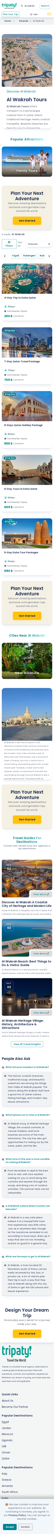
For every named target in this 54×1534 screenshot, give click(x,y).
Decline (25, 1526)
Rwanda (23, 20)
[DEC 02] (27, 878)
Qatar (5, 1458)
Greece (6, 1480)
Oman (6, 1452)
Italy (4, 1474)
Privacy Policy (17, 1515)
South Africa (10, 1492)
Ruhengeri (29, 255)
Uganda (7, 1440)
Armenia (7, 1486)
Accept (10, 1526)
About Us (7, 1400)
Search (45, 6)
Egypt (5, 1422)
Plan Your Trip (10, 14)
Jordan (6, 1428)
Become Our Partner (15, 1407)
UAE (4, 1446)
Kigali (15, 255)
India (5, 1498)
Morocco (7, 1434)
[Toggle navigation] (49, 14)
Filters (9, 246)
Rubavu (44, 255)
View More (39, 894)
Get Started (27, 221)
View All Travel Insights (27, 1044)
